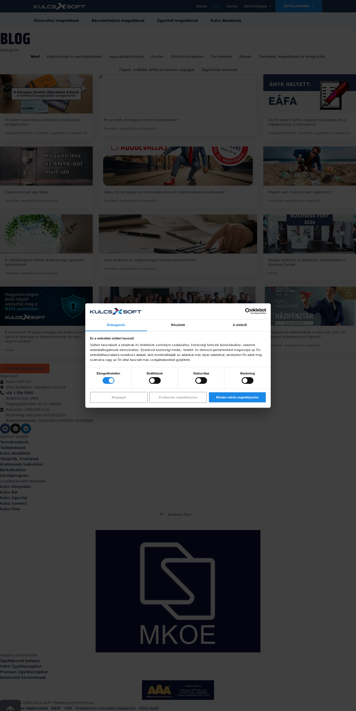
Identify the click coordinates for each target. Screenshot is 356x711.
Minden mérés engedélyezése (237, 397)
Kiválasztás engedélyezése (178, 397)
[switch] (155, 380)
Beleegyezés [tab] (116, 325)
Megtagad (119, 397)
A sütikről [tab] (240, 325)
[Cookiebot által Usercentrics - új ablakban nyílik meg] (248, 311)
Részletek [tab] (178, 325)
